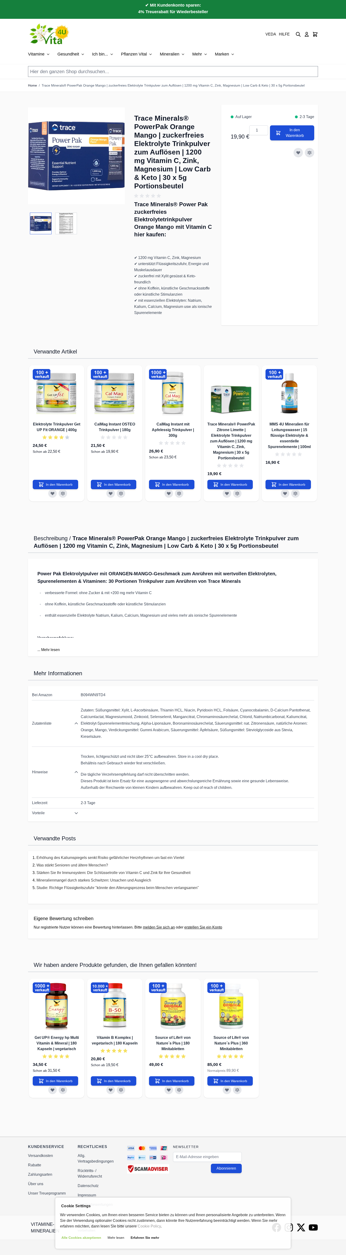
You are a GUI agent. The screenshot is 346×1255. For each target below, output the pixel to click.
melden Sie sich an (159, 927)
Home (32, 85)
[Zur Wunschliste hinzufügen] (298, 152)
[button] (76, 155)
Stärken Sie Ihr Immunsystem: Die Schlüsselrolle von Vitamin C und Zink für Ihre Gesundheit (113, 873)
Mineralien (169, 54)
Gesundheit (68, 54)
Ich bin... (100, 54)
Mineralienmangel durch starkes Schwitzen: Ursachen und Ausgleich (93, 880)
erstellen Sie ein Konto (203, 927)
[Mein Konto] (307, 34)
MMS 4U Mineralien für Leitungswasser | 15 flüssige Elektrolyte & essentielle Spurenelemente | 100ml (289, 435)
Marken (222, 54)
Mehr (197, 54)
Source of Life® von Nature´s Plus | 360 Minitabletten (231, 1043)
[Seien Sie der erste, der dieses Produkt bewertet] (173, 196)
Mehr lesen (50, 650)
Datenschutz (88, 1186)
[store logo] (50, 34)
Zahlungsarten (40, 1174)
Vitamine (36, 54)
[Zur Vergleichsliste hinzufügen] (309, 152)
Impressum (87, 1195)
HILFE (284, 34)
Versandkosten (40, 1156)
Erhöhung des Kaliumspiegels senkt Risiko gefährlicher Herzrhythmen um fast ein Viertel (110, 858)
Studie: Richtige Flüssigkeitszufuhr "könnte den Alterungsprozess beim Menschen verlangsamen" (117, 888)
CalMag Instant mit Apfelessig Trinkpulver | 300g (173, 429)
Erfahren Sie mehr (145, 1237)
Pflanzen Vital (134, 54)
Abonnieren (226, 1168)
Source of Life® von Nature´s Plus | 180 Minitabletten (173, 1043)
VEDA (271, 34)
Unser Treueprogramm (47, 1193)
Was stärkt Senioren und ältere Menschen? (72, 865)
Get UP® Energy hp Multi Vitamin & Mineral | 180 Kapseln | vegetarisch (57, 1043)
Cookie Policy (149, 1226)
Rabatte (34, 1165)
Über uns (35, 1184)
